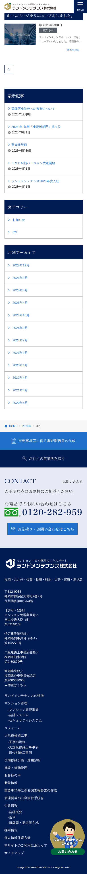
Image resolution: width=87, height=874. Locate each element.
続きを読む (73, 50)
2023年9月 (20, 352)
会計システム (19, 715)
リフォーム (12, 728)
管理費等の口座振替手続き (24, 798)
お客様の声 (12, 775)
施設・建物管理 (16, 767)
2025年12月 (20, 265)
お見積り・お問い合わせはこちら (45, 529)
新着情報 (11, 783)
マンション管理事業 (24, 709)
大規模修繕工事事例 (24, 747)
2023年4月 (20, 365)
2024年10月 (20, 315)
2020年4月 (20, 403)
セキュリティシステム (25, 720)
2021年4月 (20, 390)
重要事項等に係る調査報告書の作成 (46, 440)
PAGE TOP (80, 844)
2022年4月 (20, 377)
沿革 (12, 817)
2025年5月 (20, 290)
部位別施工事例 (20, 752)
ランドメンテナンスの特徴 (24, 695)
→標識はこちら (15, 685)
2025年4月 (20, 302)
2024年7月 (20, 340)
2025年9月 (20, 278)
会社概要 (15, 812)
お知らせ (18, 220)
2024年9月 (20, 328)
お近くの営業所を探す (47, 458)
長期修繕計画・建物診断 (22, 760)
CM (14, 232)
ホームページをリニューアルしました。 (41, 15)
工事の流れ (17, 742)
